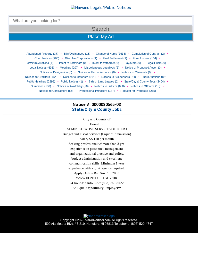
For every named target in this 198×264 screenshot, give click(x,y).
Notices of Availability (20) (73, 86)
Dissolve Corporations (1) (81, 58)
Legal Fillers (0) (156, 62)
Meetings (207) (69, 67)
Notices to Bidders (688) (109, 86)
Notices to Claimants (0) (136, 72)
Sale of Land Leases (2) (104, 81)
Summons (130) (41, 86)
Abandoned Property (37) (42, 53)
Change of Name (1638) (111, 53)
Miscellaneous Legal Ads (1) (101, 67)
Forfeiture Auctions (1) (39, 62)
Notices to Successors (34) (118, 76)
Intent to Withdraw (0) (105, 62)
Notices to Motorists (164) (79, 76)
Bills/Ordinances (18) (77, 53)
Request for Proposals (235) (138, 90)
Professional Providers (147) (97, 90)
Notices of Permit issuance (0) (97, 72)
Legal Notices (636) (42, 67)
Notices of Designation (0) (56, 72)
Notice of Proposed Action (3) (143, 67)
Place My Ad (101, 36)
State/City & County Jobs (97, 109)
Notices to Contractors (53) (56, 90)
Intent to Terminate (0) (73, 62)
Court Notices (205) (47, 58)
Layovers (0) (133, 62)
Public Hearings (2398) (41, 81)
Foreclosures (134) (145, 58)
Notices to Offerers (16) (145, 86)
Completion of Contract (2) (148, 53)
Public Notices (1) (72, 81)
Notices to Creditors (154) (41, 76)
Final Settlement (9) (115, 58)
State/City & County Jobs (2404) (144, 81)
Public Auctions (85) (154, 76)
